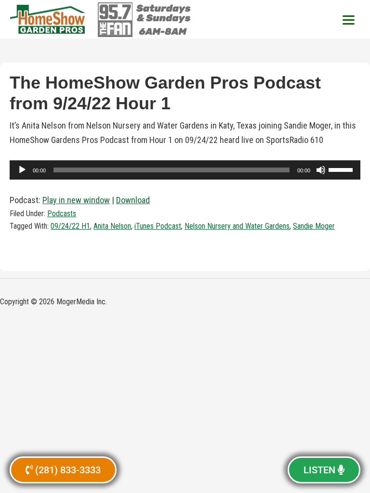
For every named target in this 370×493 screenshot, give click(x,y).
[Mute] (321, 170)
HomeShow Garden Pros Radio (48, 19)
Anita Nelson (112, 226)
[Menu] (348, 19)
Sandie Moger (314, 226)
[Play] (22, 170)
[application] (185, 170)
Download (133, 200)
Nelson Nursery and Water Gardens (237, 226)
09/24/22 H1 (70, 226)
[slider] (342, 169)
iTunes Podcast (157, 226)
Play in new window (76, 200)
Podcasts (61, 213)
